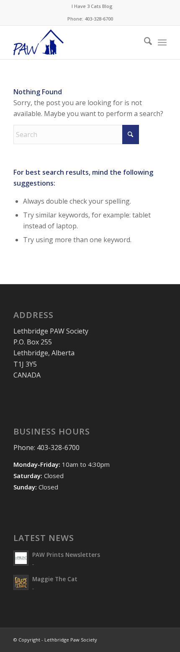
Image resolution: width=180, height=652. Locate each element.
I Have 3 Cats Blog (92, 6)
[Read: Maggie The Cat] (20, 582)
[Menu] (162, 42)
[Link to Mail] (160, 638)
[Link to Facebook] (147, 638)
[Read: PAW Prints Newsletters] (20, 558)
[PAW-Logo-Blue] (74, 42)
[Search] (144, 42)
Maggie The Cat (54, 579)
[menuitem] (92, 6)
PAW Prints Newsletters (66, 555)
